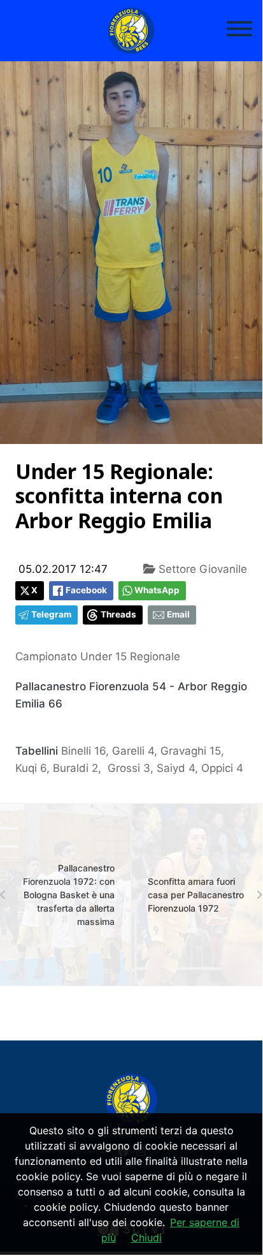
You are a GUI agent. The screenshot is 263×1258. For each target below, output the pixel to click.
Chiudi (146, 1237)
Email (178, 614)
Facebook (86, 590)
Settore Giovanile (201, 569)
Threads (118, 614)
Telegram (51, 614)
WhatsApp (157, 590)
